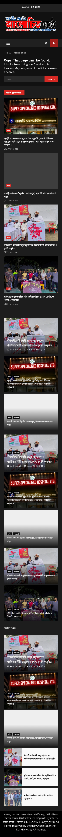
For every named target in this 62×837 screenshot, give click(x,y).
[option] (31, 336)
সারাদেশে (16, 336)
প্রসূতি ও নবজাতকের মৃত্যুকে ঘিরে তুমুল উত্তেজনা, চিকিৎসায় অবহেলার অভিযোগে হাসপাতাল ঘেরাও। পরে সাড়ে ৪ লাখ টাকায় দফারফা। (31, 116)
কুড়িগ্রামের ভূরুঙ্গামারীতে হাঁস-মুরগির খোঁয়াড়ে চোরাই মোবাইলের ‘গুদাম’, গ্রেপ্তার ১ (31, 274)
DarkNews (22, 829)
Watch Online (54, 43)
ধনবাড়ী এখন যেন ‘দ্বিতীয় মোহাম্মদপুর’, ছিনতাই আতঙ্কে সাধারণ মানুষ (31, 171)
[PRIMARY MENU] (8, 43)
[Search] (46, 43)
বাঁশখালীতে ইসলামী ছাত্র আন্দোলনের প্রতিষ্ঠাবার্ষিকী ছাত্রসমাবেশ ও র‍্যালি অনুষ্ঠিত (31, 223)
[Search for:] (24, 79)
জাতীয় (8, 130)
